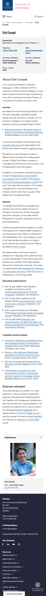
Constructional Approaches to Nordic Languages (21, 293)
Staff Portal (8, 559)
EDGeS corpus (18, 246)
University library (11, 562)
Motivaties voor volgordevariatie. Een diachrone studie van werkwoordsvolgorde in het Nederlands (23, 322)
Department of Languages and (19, 43)
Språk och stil (33, 413)
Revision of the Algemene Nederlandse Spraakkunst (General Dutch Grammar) (22, 353)
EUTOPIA (6, 574)
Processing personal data (12, 581)
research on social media (28, 419)
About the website (10, 577)
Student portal (10, 555)
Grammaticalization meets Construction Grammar (23, 302)
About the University (14, 22)
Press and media (9, 570)
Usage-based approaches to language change (24, 314)
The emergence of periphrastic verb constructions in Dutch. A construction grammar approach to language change (22, 373)
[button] (16, 16)
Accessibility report (10, 590)
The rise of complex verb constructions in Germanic (22, 362)
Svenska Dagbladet (23, 409)
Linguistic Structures (11, 145)
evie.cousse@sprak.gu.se (34, 51)
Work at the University (11, 566)
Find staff (29, 22)
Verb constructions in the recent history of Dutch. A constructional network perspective (24, 131)
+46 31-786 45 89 (9, 50)
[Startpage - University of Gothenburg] (38, 586)
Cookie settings (9, 587)
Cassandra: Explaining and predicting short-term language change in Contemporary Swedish (24, 343)
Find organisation (9, 528)
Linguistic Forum (35, 148)
